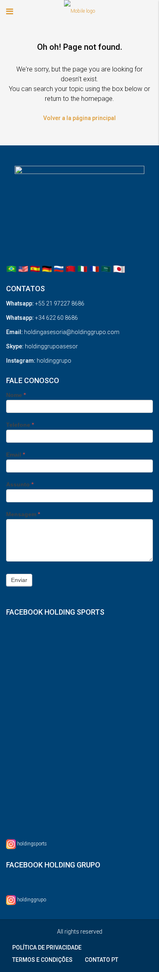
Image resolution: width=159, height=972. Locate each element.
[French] (94, 269)
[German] (47, 269)
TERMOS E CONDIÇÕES (42, 959)
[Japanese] (119, 269)
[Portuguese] (11, 269)
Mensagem (23, 514)
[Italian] (82, 269)
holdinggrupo (31, 900)
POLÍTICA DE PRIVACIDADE (47, 947)
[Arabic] (106, 269)
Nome (16, 395)
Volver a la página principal (79, 118)
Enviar (19, 580)
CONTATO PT (101, 959)
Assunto (19, 484)
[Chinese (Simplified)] (70, 269)
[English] (23, 269)
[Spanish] (35, 269)
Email (15, 454)
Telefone (20, 424)
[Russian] (58, 269)
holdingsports (32, 844)
